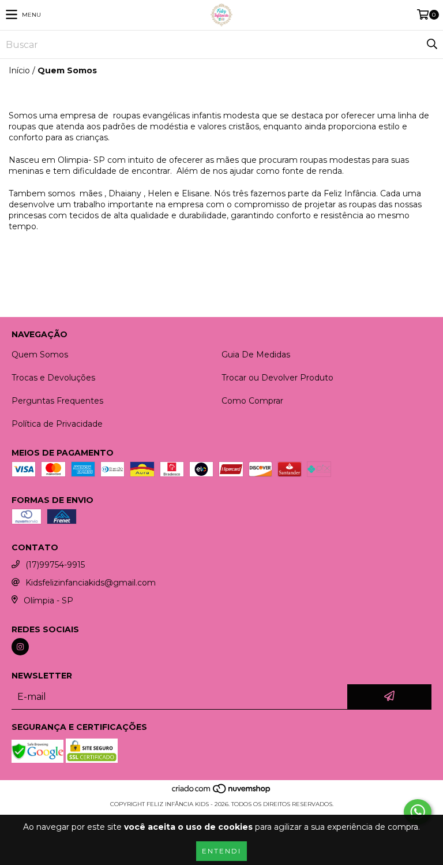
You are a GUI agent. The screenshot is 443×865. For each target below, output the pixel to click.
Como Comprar (252, 401)
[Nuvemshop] (221, 792)
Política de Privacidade (57, 424)
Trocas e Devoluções (53, 377)
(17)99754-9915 (55, 565)
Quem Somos (40, 354)
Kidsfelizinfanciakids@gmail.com (90, 582)
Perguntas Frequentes (57, 401)
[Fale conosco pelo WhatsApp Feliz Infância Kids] (417, 812)
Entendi (221, 851)
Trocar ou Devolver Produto (277, 377)
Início (19, 70)
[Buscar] (431, 44)
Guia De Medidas (256, 354)
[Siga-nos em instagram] (20, 646)
